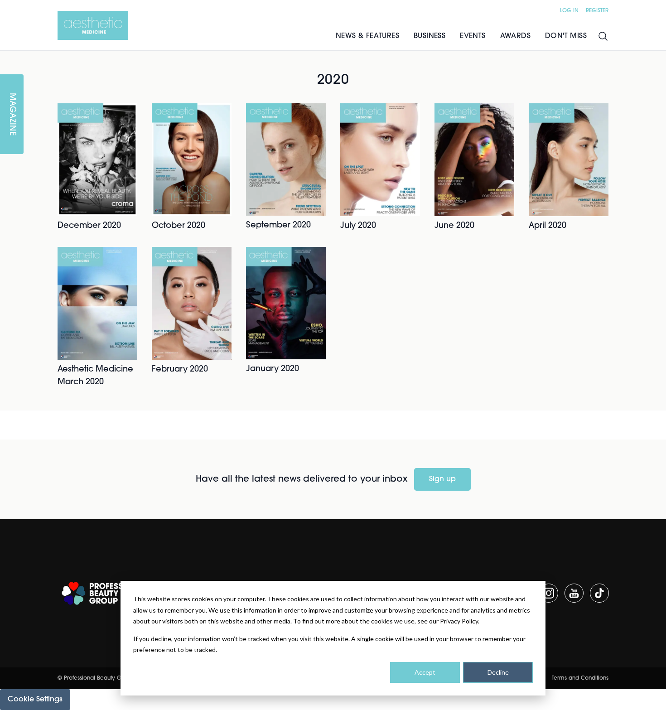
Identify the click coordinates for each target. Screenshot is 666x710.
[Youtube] (574, 593)
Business (429, 36)
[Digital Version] (7, 56)
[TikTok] (599, 593)
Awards (515, 36)
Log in (569, 11)
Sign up (442, 479)
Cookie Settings (35, 699)
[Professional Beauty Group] (105, 593)
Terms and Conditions (580, 678)
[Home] (93, 25)
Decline (498, 672)
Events (472, 36)
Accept (425, 672)
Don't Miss (566, 36)
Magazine (12, 114)
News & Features (367, 36)
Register (597, 11)
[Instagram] (549, 593)
